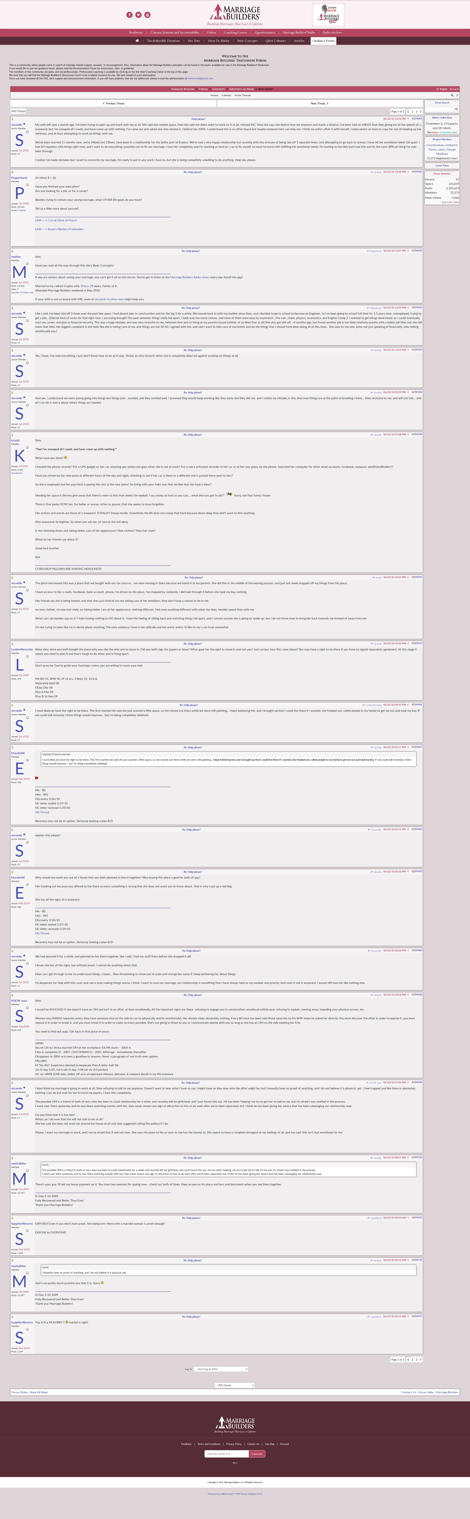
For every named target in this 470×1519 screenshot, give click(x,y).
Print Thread (18, 111)
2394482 (417, 950)
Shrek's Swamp (18, 210)
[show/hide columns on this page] (457, 95)
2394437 (417, 643)
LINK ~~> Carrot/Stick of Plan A (56, 220)
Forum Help (425, 1392)
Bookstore (136, 32)
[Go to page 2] (421, 111)
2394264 (417, 118)
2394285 (417, 171)
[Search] (452, 95)
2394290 (417, 250)
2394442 (417, 704)
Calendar (226, 95)
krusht (378, 577)
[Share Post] (408, 119)
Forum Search (442, 102)
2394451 (417, 747)
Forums (203, 89)
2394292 (417, 349)
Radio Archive (332, 32)
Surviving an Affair (241, 89)
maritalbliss (376, 1218)
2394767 (417, 1217)
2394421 (417, 577)
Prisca (85, 286)
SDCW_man (375, 1082)
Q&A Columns (276, 41)
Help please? (198, 119)
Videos (211, 32)
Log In (455, 89)
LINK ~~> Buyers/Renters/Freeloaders (59, 229)
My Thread (42, 812)
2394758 (417, 1157)
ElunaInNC (376, 829)
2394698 (417, 1082)
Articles (299, 41)
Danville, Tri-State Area (22, 292)
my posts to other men (109, 299)
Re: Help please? (193, 172)
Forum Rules (20, 1392)
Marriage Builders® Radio (299, 32)
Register (443, 89)
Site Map (269, 1444)
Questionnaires (265, 32)
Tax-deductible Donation (163, 41)
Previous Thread (114, 103)
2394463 (417, 829)
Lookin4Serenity (373, 705)
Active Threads (243, 95)
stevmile (377, 172)
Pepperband (375, 251)
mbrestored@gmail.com (200, 78)
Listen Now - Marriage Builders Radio (328, 15)
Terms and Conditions (208, 1444)
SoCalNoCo (17, 473)
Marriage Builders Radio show (189, 277)
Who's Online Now (442, 117)
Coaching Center (235, 32)
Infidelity (218, 89)
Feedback (186, 1444)
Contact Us (409, 1392)
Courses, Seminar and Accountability (175, 32)
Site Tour (194, 41)
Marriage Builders (182, 89)
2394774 (417, 1260)
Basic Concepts (247, 41)
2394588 (417, 994)
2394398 (417, 434)
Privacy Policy (234, 1444)
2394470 (417, 871)
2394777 (417, 1316)
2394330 (417, 392)
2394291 (417, 307)
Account (284, 1444)
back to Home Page (235, 11)
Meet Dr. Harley (218, 41)
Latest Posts (442, 165)
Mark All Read (39, 1392)
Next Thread (318, 103)
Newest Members (442, 139)
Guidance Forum (323, 41)
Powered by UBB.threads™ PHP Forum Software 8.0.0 (235, 1494)
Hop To (188, 1369)
